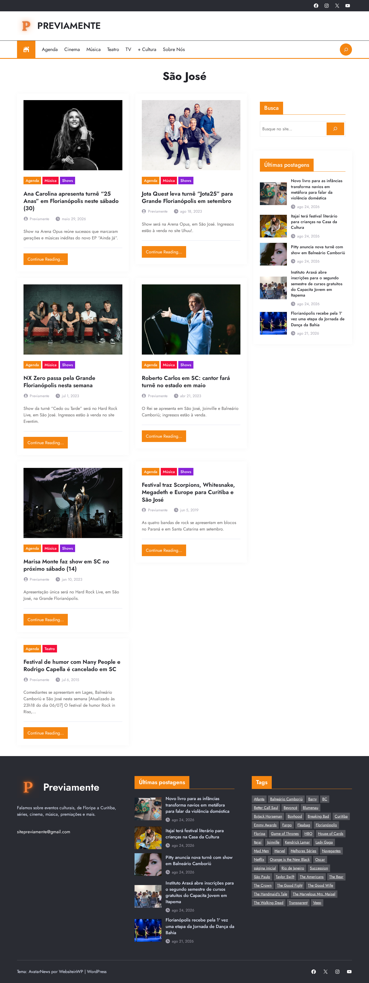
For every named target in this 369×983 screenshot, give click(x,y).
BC (324, 799)
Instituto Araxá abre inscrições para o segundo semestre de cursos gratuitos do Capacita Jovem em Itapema (316, 284)
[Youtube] (347, 5)
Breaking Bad (318, 816)
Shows (67, 180)
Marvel (279, 850)
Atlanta (259, 799)
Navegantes (331, 850)
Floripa (259, 833)
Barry (312, 799)
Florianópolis (326, 825)
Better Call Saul (266, 807)
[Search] (335, 129)
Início (26, 49)
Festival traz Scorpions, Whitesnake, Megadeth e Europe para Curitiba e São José (188, 492)
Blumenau (310, 807)
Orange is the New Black (290, 859)
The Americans (312, 876)
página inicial (265, 868)
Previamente (69, 25)
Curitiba (341, 816)
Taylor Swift (285, 876)
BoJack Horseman (268, 816)
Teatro (50, 648)
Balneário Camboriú (286, 799)
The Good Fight (289, 885)
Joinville (273, 842)
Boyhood (295, 816)
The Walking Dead (268, 902)
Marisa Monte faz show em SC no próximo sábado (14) (66, 565)
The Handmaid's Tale (270, 894)
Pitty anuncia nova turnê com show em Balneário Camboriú (318, 250)
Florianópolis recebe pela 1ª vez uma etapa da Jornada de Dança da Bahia (317, 319)
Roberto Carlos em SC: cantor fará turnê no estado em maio (186, 382)
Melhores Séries (303, 850)
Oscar (320, 859)
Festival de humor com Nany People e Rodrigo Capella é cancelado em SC (72, 665)
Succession (319, 868)
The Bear (336, 876)
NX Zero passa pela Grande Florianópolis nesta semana (59, 382)
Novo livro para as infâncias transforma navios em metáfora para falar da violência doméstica (316, 189)
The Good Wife (320, 885)
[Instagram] (326, 5)
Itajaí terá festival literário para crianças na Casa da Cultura (314, 222)
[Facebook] (316, 5)
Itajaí (257, 842)
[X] (337, 5)
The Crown (262, 885)
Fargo (287, 825)
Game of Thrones (285, 833)
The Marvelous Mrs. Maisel (314, 894)
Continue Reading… (48, 257)
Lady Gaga (324, 842)
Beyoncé (290, 807)
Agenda (32, 180)
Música (50, 180)
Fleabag (303, 825)
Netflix (259, 859)
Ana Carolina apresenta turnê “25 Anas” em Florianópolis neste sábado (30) (71, 201)
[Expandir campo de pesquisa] (346, 49)
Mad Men (261, 850)
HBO (308, 833)
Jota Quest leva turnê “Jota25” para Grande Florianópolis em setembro (187, 197)
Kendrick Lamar (297, 842)
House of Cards (330, 833)
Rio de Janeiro (292, 868)
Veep (317, 902)
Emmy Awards (265, 825)
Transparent (298, 902)
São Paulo (262, 876)
